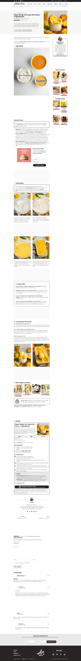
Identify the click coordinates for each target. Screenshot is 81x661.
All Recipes (29, 4)
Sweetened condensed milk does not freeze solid (35, 142)
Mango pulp (39, 131)
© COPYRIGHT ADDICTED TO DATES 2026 (60, 658)
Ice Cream (25, 13)
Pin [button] (32, 436)
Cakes (39, 4)
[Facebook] (19, 1)
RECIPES (15, 650)
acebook (18, 406)
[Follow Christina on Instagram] (32, 511)
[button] (14, 20)
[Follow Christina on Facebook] (27, 511)
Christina (17, 18)
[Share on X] (28, 30)
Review (44, 436)
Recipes (21, 13)
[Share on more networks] (31, 30)
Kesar (36, 131)
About (15, 651)
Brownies (56, 4)
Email (34, 559)
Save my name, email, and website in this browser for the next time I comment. (23, 563)
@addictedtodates (27, 487)
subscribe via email (26, 406)
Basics (35, 4)
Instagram (35, 405)
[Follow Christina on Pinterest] (36, 511)
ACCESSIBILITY (32, 658)
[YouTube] (21, 1)
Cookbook (16, 653)
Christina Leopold (30, 428)
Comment (16, 546)
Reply (48, 575)
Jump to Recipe (18, 30)
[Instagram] (14, 1)
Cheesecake (49, 4)
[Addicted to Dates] (20, 4)
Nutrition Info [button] (20, 483)
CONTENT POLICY (24, 658)
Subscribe (65, 1)
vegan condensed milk (26, 450)
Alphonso (31, 131)
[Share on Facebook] (26, 30)
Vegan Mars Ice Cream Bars (44, 517)
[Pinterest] (16, 1)
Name (15, 559)
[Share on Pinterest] (24, 30)
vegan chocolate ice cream (25, 41)
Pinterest (40, 405)
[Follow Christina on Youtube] (34, 511)
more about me (60, 54)
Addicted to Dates (16, 13)
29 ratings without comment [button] (34, 536)
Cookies (44, 4)
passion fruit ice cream (37, 41)
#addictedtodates (41, 487)
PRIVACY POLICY (17, 658)
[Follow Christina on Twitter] (29, 511)
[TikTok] (23, 1)
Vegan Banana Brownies (22, 517)
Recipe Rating (16, 541)
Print (21, 436)
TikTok (43, 405)
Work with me (17, 655)
